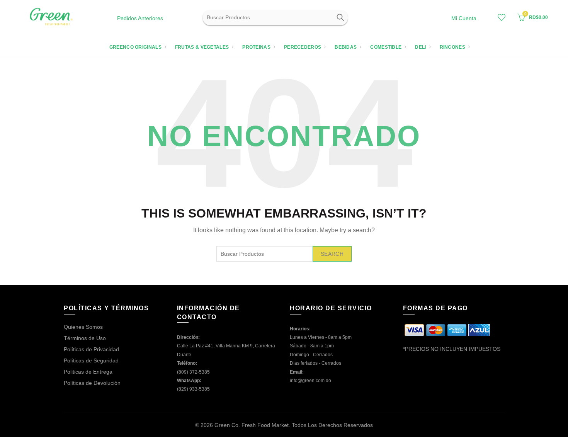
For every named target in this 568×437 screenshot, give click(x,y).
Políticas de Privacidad (91, 349)
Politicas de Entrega (88, 372)
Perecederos (302, 47)
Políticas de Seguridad (91, 360)
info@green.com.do (310, 380)
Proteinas (256, 47)
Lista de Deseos (501, 17)
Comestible (385, 47)
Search (340, 17)
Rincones (452, 47)
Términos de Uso (85, 338)
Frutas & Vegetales (202, 47)
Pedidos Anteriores (140, 18)
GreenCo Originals (135, 47)
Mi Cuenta (463, 18)
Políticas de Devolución (92, 383)
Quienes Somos (83, 327)
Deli (420, 47)
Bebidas (346, 47)
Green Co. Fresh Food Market (251, 425)
